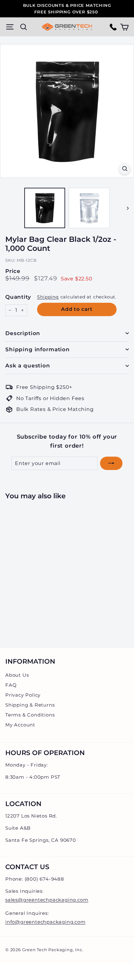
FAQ (11, 685)
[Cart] (124, 26)
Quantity (18, 297)
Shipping (48, 296)
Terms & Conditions (30, 715)
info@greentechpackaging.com (45, 922)
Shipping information (37, 349)
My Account (20, 725)
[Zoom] (125, 168)
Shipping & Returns (30, 705)
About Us (17, 675)
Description (22, 333)
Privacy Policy (23, 695)
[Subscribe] (111, 463)
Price (13, 271)
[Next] (125, 208)
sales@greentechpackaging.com (46, 900)
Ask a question (27, 365)
